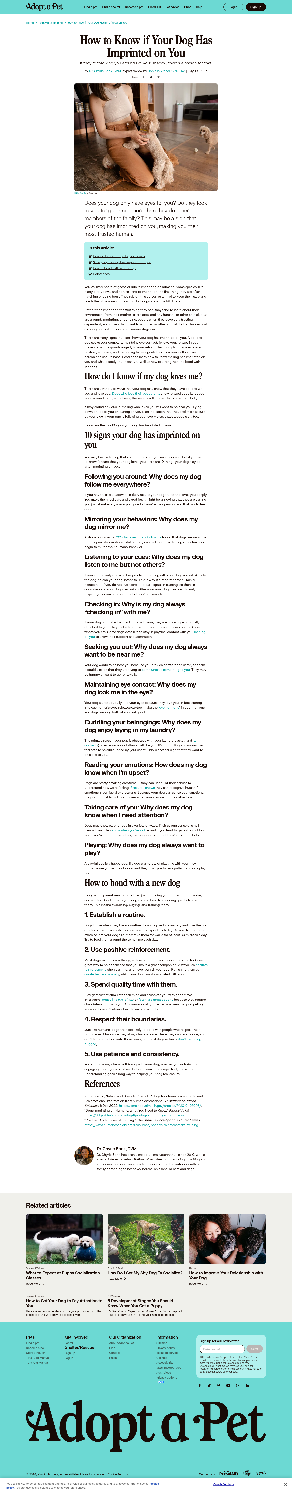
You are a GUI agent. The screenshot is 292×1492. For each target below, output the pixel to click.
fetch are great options (156, 999)
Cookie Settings (118, 1474)
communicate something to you (166, 669)
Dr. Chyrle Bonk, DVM (105, 71)
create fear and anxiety (101, 974)
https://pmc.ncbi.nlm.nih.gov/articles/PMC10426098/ (159, 1105)
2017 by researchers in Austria (138, 537)
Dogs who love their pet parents (136, 393)
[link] (134, 7)
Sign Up (255, 7)
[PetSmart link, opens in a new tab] (229, 1473)
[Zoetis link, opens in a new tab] (260, 1473)
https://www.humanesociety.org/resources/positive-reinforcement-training (141, 1125)
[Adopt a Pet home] (44, 7)
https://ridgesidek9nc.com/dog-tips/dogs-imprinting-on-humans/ (134, 1115)
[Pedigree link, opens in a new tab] (247, 1473)
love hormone (168, 707)
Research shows (142, 787)
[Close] (285, 1484)
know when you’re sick (129, 830)
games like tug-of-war (117, 999)
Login (233, 7)
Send (254, 1348)
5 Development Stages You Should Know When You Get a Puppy (140, 1303)
